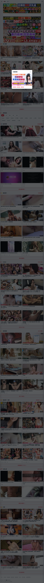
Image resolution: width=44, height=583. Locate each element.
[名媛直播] (22, 291)
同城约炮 (22, 87)
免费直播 (14, 87)
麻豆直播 (18, 87)
